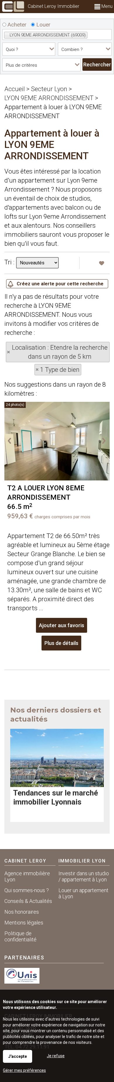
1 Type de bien (60, 369)
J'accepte (17, 1056)
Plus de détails (61, 643)
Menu (106, 6)
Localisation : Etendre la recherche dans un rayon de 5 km (60, 352)
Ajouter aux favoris (61, 625)
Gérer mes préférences (24, 1070)
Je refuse (56, 1055)
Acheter (16, 24)
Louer (43, 24)
